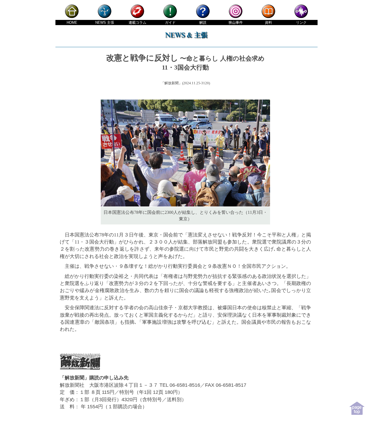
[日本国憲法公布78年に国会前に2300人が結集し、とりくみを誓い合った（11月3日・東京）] (185, 205)
